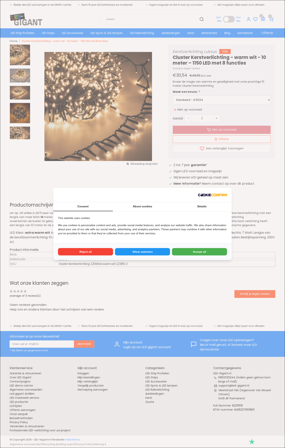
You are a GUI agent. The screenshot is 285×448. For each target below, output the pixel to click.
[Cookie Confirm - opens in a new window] (212, 195)
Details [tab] (201, 206)
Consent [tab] (83, 206)
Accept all (199, 251)
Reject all (85, 251)
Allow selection (142, 251)
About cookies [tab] (142, 206)
